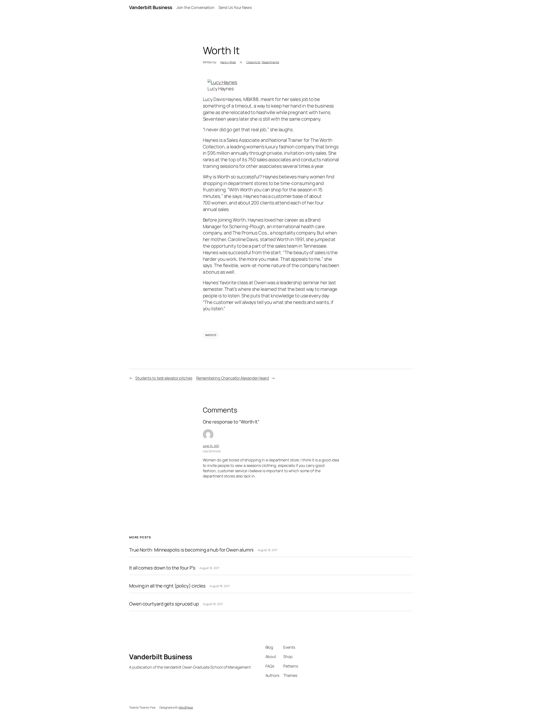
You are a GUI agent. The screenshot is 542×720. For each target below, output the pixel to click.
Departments (270, 62)
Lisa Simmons (212, 451)
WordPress (186, 707)
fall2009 (210, 335)
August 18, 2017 (268, 550)
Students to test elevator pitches (163, 378)
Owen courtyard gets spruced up (164, 604)
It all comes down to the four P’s (162, 568)
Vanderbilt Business (150, 7)
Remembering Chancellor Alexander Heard (232, 378)
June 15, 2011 (211, 446)
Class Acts (253, 62)
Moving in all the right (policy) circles (167, 586)
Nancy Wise (228, 62)
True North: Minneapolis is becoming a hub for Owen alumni (191, 550)
